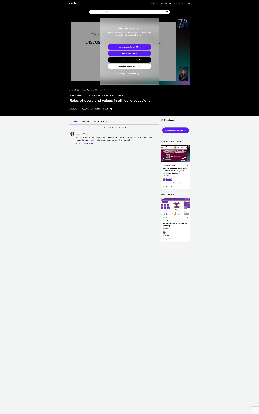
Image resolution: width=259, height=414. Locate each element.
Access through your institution (130, 60)
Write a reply (89, 143)
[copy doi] (111, 109)
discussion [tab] (74, 121)
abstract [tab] (86, 121)
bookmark (72, 90)
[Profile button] (188, 3)
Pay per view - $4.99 (129, 53)
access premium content (174, 130)
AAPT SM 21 (176, 141)
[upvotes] (77, 143)
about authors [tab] (100, 121)
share (84, 90)
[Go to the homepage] (73, 3)
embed (102, 90)
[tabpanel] (114, 135)
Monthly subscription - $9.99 (129, 47)
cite (92, 90)
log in (109, 127)
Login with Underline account (130, 66)
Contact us (132, 74)
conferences (166, 3)
